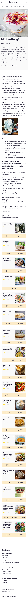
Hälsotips (16, 6)
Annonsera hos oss (7, 593)
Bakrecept (5, 557)
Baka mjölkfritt (7, 215)
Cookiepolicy (5, 569)
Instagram (5, 582)
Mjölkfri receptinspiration (10, 217)
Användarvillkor (6, 571)
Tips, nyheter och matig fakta (10, 562)
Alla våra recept (6, 561)
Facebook (4, 584)
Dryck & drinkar (6, 559)
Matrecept (5, 555)
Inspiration (7, 6)
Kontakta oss (6, 591)
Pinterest (4, 580)
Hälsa (11, 6)
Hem (3, 6)
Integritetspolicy (6, 573)
